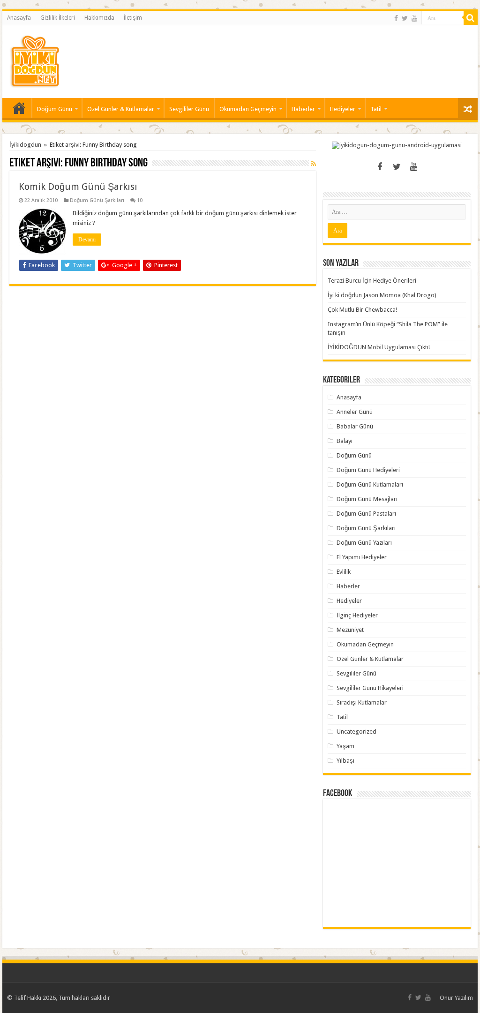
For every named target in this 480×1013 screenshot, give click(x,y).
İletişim (133, 18)
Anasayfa (19, 18)
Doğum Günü (54, 109)
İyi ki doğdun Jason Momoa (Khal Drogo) (382, 295)
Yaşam (345, 746)
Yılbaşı (345, 760)
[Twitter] (405, 18)
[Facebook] (396, 18)
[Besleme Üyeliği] (313, 163)
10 (139, 200)
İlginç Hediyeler (357, 615)
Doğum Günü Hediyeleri (368, 469)
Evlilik (344, 571)
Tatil (376, 109)
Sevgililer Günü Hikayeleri (370, 687)
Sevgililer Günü (189, 109)
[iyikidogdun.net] (34, 60)
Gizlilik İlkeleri (57, 18)
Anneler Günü (355, 411)
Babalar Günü (355, 426)
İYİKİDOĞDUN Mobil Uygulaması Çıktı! (379, 347)
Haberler (303, 109)
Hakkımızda (99, 18)
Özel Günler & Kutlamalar (120, 109)
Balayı (344, 440)
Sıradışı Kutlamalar (362, 702)
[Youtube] (414, 18)
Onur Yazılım (456, 997)
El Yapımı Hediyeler (362, 557)
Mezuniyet (350, 629)
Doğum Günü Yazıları (364, 542)
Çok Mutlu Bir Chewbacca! (362, 309)
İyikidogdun (25, 144)
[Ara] (471, 18)
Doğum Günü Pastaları (366, 513)
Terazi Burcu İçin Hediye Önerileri (372, 280)
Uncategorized (356, 731)
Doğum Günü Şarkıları (97, 200)
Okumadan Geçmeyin (248, 109)
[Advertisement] (300, 56)
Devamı (87, 239)
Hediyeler (342, 109)
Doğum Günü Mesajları (367, 499)
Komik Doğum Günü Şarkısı (78, 186)
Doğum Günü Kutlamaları (370, 484)
